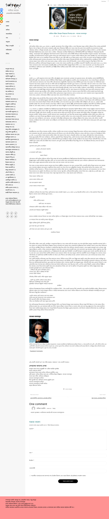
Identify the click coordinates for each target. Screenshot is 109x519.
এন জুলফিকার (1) (10, 177)
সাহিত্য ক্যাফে (13, 10)
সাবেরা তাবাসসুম (68, 389)
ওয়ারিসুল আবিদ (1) (11, 180)
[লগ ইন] (11, 213)
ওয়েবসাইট (32, 468)
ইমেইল (31, 460)
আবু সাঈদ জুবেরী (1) (11, 132)
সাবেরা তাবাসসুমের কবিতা (36, 378)
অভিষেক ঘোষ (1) (10, 89)
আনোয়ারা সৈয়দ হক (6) (12, 119)
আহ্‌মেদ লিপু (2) (9, 157)
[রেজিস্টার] (15, 213)
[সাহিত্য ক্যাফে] (13, 6)
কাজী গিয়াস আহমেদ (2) (12, 192)
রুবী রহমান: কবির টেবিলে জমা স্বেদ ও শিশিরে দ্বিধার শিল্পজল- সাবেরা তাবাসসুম (50, 374)
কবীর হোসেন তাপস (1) (11, 187)
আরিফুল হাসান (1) (10, 137)
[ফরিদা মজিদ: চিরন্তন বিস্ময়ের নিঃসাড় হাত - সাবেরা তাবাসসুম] (68, 18)
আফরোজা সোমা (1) (11, 122)
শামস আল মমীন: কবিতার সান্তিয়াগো (39, 376)
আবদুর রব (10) (9, 127)
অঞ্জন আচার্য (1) (9, 74)
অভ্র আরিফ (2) (9, 91)
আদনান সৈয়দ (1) (10, 109)
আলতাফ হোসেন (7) (11, 142)
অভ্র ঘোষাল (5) (9, 94)
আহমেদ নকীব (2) (10, 155)
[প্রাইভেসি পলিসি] (11, 216)
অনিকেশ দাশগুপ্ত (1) (11, 79)
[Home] (48, 5)
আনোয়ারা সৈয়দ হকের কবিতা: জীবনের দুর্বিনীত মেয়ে (43, 372)
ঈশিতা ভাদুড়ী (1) (10, 165)
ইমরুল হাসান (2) (10, 162)
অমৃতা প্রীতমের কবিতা (35, 385)
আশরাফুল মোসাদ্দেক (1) (12, 150)
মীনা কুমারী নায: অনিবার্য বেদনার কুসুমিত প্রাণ (41, 380)
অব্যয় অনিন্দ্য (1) (10, 86)
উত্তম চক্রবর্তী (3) (10, 167)
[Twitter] (1, 12)
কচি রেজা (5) (9, 185)
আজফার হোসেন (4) (11, 102)
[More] (1, 21)
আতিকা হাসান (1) (10, 107)
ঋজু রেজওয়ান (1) (10, 170)
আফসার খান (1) (10, 124)
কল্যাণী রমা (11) (10, 190)
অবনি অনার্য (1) (9, 84)
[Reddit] (1, 15)
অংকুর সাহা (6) (9, 69)
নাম (30, 453)
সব (51, 5)
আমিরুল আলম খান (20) (12, 134)
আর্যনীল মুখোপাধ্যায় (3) (12, 139)
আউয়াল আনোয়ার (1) (11, 99)
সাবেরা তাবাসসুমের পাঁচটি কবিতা (38, 383)
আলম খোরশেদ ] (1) (11, 144)
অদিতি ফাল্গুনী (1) (10, 76)
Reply (54, 408)
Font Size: (104, 1)
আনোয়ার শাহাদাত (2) (11, 114)
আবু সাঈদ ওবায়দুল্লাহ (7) (12, 129)
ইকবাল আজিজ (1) (10, 160)
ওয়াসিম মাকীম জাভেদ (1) (12, 182)
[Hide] (0, 24)
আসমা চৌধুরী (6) (10, 152)
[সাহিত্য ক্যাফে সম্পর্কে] (7, 216)
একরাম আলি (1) (10, 175)
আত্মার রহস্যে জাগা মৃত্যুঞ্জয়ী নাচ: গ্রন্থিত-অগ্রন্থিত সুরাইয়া (44, 369)
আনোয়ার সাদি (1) (10, 117)
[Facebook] (1, 9)
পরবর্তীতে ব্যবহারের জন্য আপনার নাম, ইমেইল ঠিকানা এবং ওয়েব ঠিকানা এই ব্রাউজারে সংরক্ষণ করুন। (58, 476)
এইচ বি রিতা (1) (9, 172)
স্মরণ (55, 5)
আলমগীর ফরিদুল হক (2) (12, 147)
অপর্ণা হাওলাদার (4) (11, 81)
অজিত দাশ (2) (9, 71)
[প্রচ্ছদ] (7, 213)
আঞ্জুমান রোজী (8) (10, 104)
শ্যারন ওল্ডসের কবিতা (35, 370)
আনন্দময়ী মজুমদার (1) (11, 112)
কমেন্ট (31, 429)
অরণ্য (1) (8, 96)
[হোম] (15, 216)
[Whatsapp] (1, 18)
